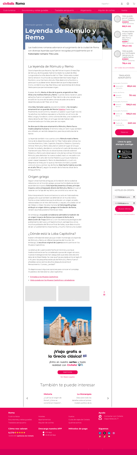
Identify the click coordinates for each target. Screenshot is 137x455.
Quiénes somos (74, 423)
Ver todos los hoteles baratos (124, 214)
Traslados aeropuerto (64, 10)
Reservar (124, 132)
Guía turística (9, 10)
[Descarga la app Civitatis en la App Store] (124, 151)
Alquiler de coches (106, 10)
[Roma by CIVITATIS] (9, 3)
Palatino (61, 109)
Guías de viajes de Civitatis (79, 420)
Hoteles (41, 416)
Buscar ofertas (124, 209)
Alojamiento (85, 10)
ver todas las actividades (124, 68)
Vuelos (124, 10)
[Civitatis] (13, 452)
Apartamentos (44, 420)
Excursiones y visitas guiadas (35, 10)
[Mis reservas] (122, 4)
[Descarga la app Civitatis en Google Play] (124, 157)
